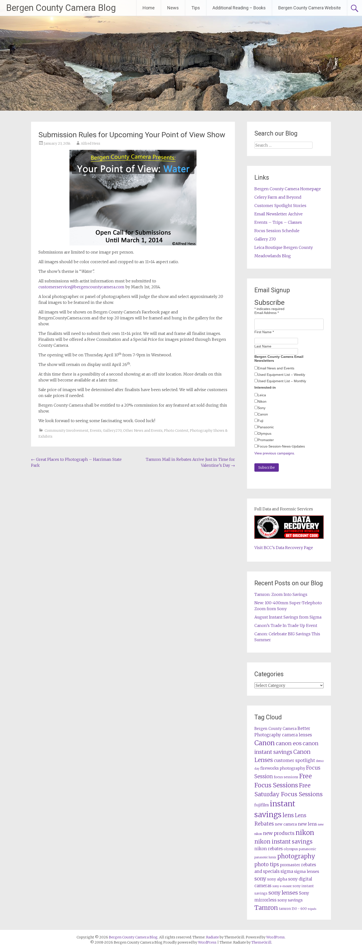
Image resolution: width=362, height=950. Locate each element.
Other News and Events (143, 430)
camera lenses (297, 735)
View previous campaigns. (274, 453)
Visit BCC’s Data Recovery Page (283, 547)
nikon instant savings (283, 841)
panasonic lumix (265, 857)
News (173, 7)
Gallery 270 (265, 239)
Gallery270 (112, 430)
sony (260, 878)
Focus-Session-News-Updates (281, 446)
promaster (290, 864)
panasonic (307, 849)
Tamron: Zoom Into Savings (280, 594)
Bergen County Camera (275, 728)
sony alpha (277, 879)
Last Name (262, 346)
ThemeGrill (261, 942)
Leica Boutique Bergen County (283, 247)
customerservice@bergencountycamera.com (81, 286)
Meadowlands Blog (272, 255)
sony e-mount (282, 886)
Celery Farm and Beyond (277, 197)
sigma (286, 871)
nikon (305, 833)
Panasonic (266, 427)
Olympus (264, 433)
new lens (307, 824)
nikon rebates (268, 848)
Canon (263, 414)
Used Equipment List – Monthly (282, 381)
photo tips (266, 864)
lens (288, 815)
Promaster (266, 440)
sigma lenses (306, 871)
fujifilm (261, 804)
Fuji (260, 421)
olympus (291, 849)
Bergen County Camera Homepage (287, 188)
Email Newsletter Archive (278, 213)
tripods (312, 909)
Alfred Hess (90, 143)
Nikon (262, 401)
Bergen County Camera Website (309, 7)
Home (149, 7)
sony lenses (283, 892)
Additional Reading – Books (239, 7)
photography (296, 856)
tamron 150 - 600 (293, 909)
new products (279, 833)
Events (95, 430)
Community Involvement (66, 430)
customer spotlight (294, 760)
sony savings (290, 900)
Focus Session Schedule (276, 230)
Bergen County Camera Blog (61, 8)
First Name (264, 332)
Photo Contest (176, 430)
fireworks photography (282, 768)
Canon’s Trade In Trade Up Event (285, 625)
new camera (286, 824)
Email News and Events (276, 368)
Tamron (266, 908)
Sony (261, 408)
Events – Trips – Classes (278, 222)
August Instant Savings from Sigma (287, 617)
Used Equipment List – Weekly (281, 375)
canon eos (289, 743)
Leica (262, 395)
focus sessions (286, 777)
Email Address (266, 313)
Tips (195, 7)
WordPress (207, 942)
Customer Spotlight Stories (280, 205)
